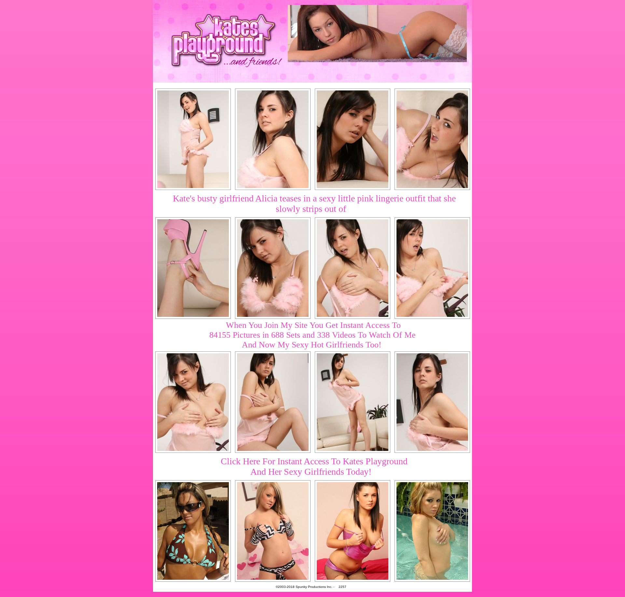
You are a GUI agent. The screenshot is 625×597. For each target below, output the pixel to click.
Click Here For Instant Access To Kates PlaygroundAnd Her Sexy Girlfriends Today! (314, 466)
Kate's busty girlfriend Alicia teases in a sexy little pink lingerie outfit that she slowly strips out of (314, 203)
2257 (342, 587)
